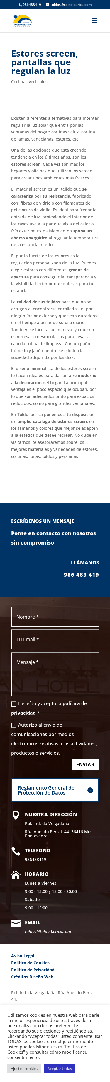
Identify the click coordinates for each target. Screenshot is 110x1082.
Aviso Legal (22, 955)
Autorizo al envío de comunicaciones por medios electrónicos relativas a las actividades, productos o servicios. (54, 739)
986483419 (35, 859)
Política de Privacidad (33, 970)
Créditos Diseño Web (32, 977)
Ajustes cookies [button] (24, 1068)
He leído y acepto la (49, 708)
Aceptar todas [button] (60, 1068)
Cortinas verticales (29, 81)
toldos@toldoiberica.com (48, 931)
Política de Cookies (30, 962)
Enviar (85, 764)
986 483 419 (81, 574)
